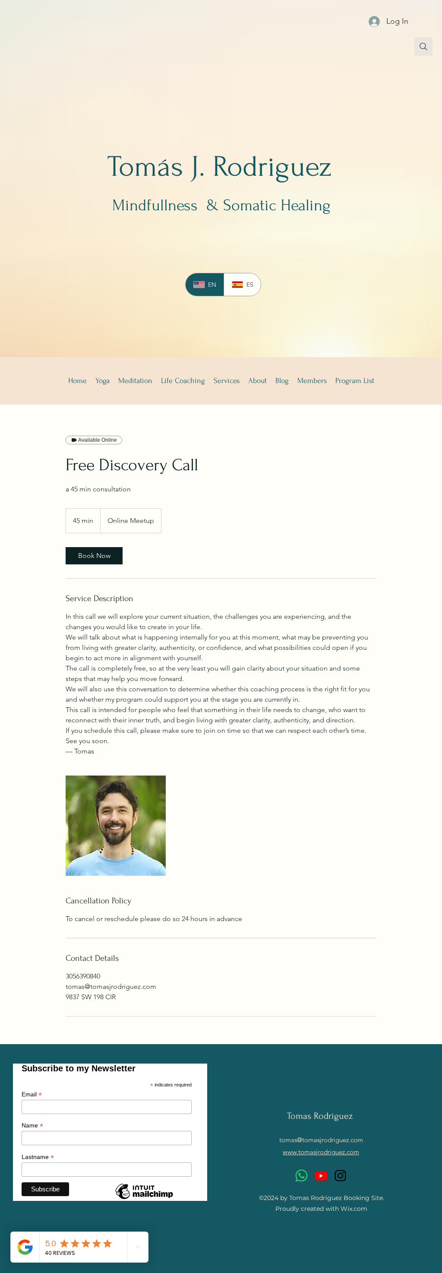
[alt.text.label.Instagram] (340, 1175)
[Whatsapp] (301, 1175)
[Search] (423, 47)
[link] (94, 555)
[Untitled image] (116, 826)
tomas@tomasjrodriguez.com (321, 1140)
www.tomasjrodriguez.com (321, 1152)
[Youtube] (320, 1175)
